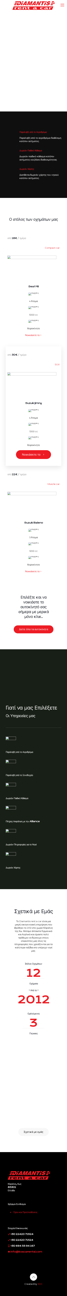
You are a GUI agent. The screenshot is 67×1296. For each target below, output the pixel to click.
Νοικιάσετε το (32, 335)
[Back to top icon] (33, 1277)
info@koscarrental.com (26, 1251)
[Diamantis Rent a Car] (33, 5)
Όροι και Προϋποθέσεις (25, 1212)
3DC (40, 1284)
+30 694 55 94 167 (22, 1245)
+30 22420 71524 (21, 1240)
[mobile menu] (62, 5)
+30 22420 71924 (21, 1234)
